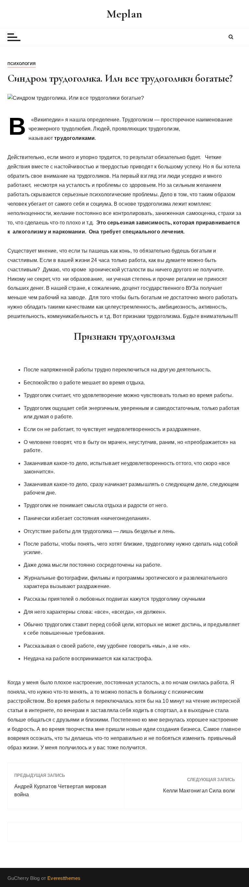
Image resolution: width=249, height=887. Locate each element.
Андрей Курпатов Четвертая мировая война (60, 791)
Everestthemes (63, 878)
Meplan (124, 14)
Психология (21, 64)
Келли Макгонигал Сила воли (199, 790)
